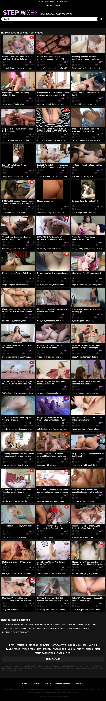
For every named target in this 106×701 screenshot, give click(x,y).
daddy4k (75, 357)
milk (50, 285)
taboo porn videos (53, 249)
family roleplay (22, 285)
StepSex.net (50, 696)
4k (38, 249)
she (29, 321)
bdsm (74, 213)
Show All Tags (53, 659)
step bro (24, 501)
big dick (90, 176)
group (16, 176)
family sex (27, 573)
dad (63, 573)
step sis (61, 213)
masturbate (51, 140)
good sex (49, 501)
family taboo (19, 104)
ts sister (96, 573)
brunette (56, 465)
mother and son (43, 573)
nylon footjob (53, 429)
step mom (63, 176)
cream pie (13, 429)
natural (24, 249)
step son (21, 429)
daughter (97, 68)
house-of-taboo (43, 68)
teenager (28, 68)
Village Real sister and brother (17, 625)
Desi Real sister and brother (82, 625)
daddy (4, 104)
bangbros (15, 610)
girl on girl (58, 393)
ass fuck (5, 68)
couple (42, 249)
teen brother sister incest (78, 628)
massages (50, 321)
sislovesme (12, 357)
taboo (10, 104)
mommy (81, 68)
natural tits (59, 645)
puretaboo (6, 213)
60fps (39, 610)
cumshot (61, 140)
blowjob (88, 285)
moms (84, 429)
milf (65, 68)
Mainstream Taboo (47, 2)
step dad (75, 537)
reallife (88, 393)
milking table (58, 285)
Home (24, 684)
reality (74, 393)
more (24, 321)
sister (44, 213)
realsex (81, 393)
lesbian (50, 393)
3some (13, 68)
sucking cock (79, 321)
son (43, 321)
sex (18, 249)
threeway (91, 501)
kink (94, 213)
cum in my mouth (89, 104)
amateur (89, 321)
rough (4, 176)
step (91, 68)
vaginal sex (59, 649)
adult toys (41, 140)
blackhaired (46, 176)
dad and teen (97, 357)
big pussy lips (42, 285)
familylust (84, 537)
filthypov (80, 610)
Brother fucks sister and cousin (50, 625)
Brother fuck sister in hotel (16, 632)
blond (48, 104)
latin (39, 176)
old (81, 357)
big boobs (24, 176)
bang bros (6, 610)
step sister (52, 213)
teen (68, 653)
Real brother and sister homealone (46, 628)
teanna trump (23, 357)
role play (11, 285)
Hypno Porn (63, 2)
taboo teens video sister (14, 628)
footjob (44, 429)
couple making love (45, 537)
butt (95, 465)
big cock (20, 68)
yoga (74, 285)
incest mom (74, 645)
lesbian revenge (18, 213)
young (26, 140)
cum (74, 104)
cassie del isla (57, 68)
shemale (75, 176)
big (100, 249)
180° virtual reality (9, 393)
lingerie (21, 465)
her (86, 68)
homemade (84, 140)
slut (86, 610)
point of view (21, 537)
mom (39, 321)
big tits (55, 176)
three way (41, 104)
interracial (6, 465)
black (12, 140)
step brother (95, 140)
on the (56, 501)
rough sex (47, 357)
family (19, 573)
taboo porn (93, 249)
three (54, 104)
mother (80, 465)
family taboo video (45, 653)
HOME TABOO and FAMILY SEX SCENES (56, 14)
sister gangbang (85, 573)
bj (72, 321)
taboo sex (6, 249)
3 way (74, 68)
